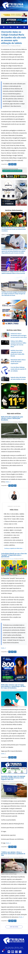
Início (6, 947)
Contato (21, 947)
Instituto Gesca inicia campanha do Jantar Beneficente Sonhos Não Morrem (17, 353)
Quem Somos (11, 947)
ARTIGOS (11, 857)
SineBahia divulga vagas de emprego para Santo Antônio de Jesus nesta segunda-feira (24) (13, 777)
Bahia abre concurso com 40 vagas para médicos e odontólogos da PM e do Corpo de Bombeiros (13, 686)
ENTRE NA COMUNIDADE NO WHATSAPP (12, 170)
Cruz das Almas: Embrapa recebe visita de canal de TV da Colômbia (18, 369)
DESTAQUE (12, 781)
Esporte (11, 422)
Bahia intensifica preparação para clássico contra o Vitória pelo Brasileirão (12, 418)
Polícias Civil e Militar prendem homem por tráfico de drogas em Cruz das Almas (18, 343)
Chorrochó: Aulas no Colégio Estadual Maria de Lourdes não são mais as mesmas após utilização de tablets (13, 37)
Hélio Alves (17, 947)
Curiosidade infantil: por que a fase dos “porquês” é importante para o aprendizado (14, 555)
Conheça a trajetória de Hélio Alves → (14, 548)
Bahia (9, 45)
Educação (12, 558)
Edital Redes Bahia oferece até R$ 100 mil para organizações (18, 361)
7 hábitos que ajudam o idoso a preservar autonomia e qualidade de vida (13, 853)
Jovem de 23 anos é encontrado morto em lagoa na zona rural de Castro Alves (19, 335)
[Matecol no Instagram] (14, 176)
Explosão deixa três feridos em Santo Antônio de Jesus (18, 378)
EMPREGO (11, 690)
